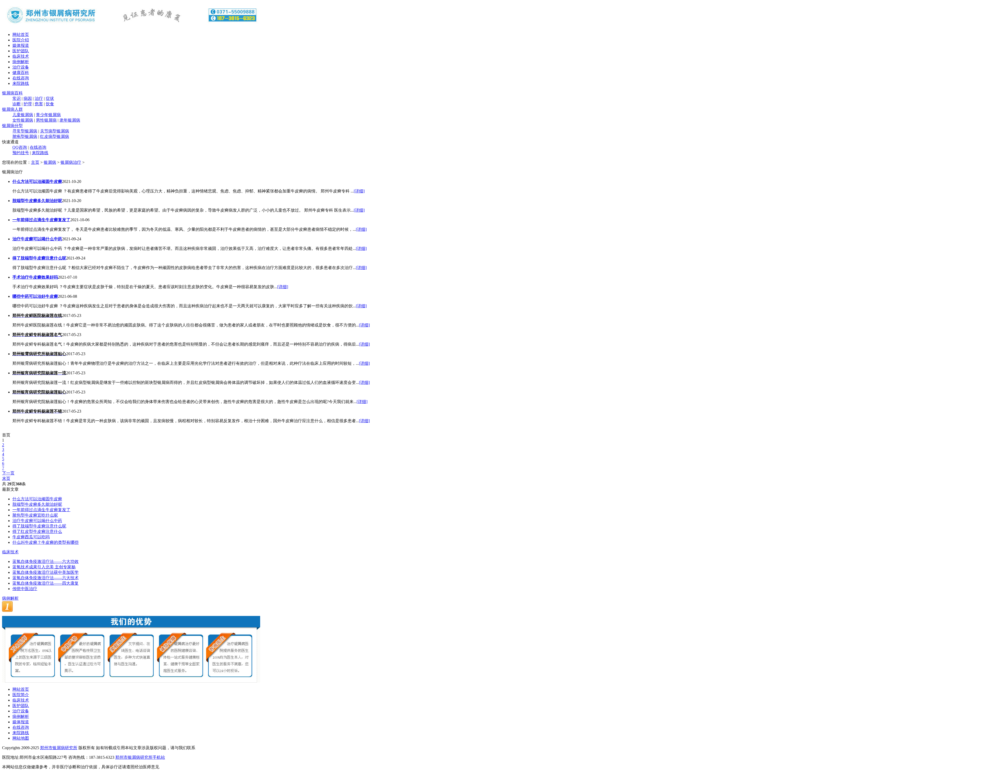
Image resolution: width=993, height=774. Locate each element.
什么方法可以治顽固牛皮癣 (37, 499)
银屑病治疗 (71, 162)
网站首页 (20, 34)
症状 (50, 98)
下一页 (8, 473)
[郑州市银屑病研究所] (131, 26)
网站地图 (20, 738)
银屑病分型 (12, 125)
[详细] (359, 191)
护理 (28, 104)
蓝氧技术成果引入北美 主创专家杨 (44, 567)
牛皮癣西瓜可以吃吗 (31, 537)
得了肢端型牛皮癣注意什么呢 (39, 526)
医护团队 (20, 51)
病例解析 (20, 61)
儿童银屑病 (22, 115)
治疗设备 (20, 67)
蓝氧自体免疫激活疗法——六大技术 (45, 578)
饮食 (50, 104)
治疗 (39, 98)
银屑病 (50, 162)
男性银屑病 (46, 120)
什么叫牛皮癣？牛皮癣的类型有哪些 (45, 542)
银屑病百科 (12, 93)
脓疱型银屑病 (24, 136)
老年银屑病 (69, 120)
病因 (28, 98)
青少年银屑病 (48, 115)
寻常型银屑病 (24, 131)
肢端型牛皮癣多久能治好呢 (37, 504)
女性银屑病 (22, 120)
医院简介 (20, 695)
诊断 (16, 104)
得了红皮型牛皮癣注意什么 (37, 531)
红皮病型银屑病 (54, 136)
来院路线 (20, 83)
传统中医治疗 (24, 588)
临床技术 (20, 56)
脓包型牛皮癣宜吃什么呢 (35, 515)
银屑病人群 (12, 109)
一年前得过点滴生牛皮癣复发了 (41, 510)
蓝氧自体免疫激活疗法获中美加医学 (45, 572)
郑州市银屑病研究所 (58, 748)
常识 (16, 98)
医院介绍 (20, 40)
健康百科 (20, 72)
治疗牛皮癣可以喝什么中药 (37, 520)
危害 (39, 104)
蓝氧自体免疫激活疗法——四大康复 (45, 583)
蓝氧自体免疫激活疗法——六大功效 (45, 561)
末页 (6, 478)
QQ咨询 (19, 147)
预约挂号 (20, 153)
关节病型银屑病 (54, 131)
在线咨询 (20, 78)
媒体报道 (20, 45)
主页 (35, 162)
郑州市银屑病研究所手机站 (140, 757)
